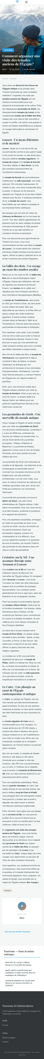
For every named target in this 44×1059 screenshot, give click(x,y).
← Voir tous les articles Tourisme (16, 932)
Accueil (5, 78)
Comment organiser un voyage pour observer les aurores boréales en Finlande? (20, 983)
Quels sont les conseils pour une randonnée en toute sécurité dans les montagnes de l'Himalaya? (20, 972)
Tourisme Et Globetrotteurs (17, 1005)
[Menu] (26, 2)
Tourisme (8, 50)
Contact (5, 1042)
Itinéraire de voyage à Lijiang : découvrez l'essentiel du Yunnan (18, 963)
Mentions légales (8, 1038)
